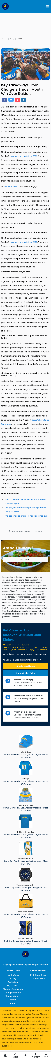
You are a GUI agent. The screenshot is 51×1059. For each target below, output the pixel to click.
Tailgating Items (25, 911)
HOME (5, 1057)
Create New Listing (25, 666)
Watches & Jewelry (25, 885)
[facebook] (4, 100)
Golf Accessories (25, 938)
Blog (12, 39)
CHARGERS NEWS (36, 1056)
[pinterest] (17, 100)
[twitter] (11, 100)
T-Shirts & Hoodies (25, 832)
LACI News (21, 39)
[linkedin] (23, 100)
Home (4, 39)
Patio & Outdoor (25, 858)
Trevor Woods (10, 186)
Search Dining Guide (25, 673)
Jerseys (25, 778)
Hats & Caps (25, 752)
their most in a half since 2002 (23, 156)
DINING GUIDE (15, 1056)
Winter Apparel (25, 805)
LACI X (46, 1057)
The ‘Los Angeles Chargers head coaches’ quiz (26, 516)
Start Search (25, 559)
